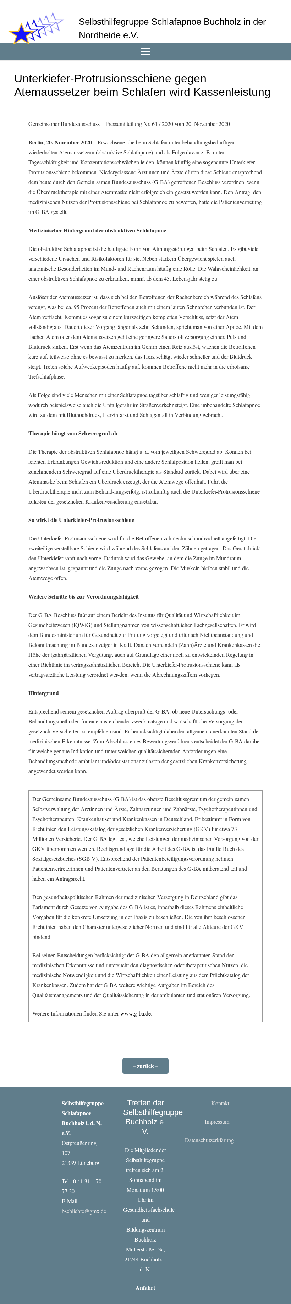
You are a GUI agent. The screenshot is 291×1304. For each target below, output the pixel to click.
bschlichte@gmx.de (84, 1211)
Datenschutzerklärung (209, 1140)
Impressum (217, 1121)
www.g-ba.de (135, 1013)
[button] (145, 51)
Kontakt (220, 1103)
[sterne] (36, 28)
